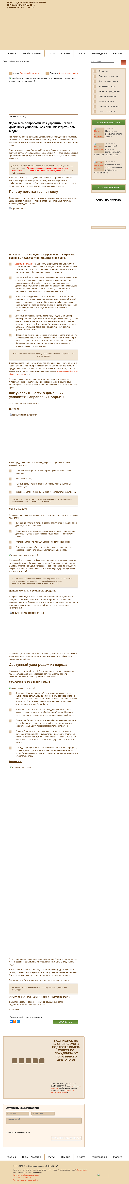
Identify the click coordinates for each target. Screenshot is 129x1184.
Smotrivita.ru (82, 1170)
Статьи (51, 53)
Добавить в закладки (65, 1022)
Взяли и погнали (106, 101)
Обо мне (65, 53)
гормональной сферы (67, 371)
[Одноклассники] (14, 1021)
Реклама (117, 53)
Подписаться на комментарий (19, 1132)
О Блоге (80, 53)
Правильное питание (108, 76)
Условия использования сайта (25, 1180)
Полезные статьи (107, 112)
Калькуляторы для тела (109, 91)
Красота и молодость (68, 73)
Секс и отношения (107, 96)
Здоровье (103, 71)
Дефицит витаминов (25, 264)
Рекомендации (99, 53)
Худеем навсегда (107, 86)
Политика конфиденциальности (26, 1175)
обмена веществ (17, 374)
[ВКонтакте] (11, 1021)
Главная (11, 53)
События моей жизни (109, 106)
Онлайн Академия (31, 53)
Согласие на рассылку (22, 1177)
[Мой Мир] (18, 1021)
